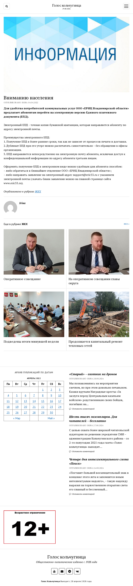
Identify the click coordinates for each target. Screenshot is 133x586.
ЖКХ (38, 191)
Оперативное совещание (22, 279)
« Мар (16, 418)
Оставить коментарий (83, 408)
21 (34, 406)
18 (8, 406)
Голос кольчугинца (66, 5)
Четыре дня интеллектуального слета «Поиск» (98, 461)
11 (8, 401)
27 (25, 412)
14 (34, 401)
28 (34, 412)
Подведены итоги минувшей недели (31, 341)
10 (59, 395)
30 (51, 412)
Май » (51, 418)
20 (25, 406)
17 (59, 401)
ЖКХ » (126, 224)
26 (17, 412)
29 (42, 412)
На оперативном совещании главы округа (94, 281)
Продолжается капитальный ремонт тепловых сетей (95, 343)
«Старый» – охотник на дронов (93, 374)
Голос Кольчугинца (50, 581)
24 (59, 406)
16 (51, 401)
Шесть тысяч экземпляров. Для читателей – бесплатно (93, 419)
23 (51, 406)
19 (17, 406)
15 (42, 401)
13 (25, 401)
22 (42, 406)
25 (8, 412)
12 (17, 401)
